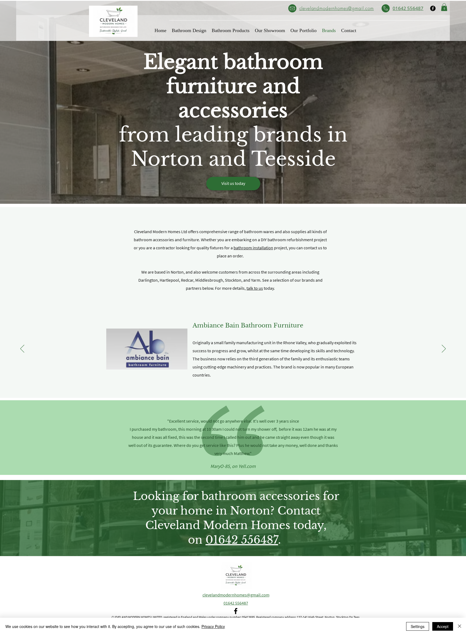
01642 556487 (241, 540)
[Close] (459, 626)
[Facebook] (433, 8)
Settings (417, 626)
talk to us (254, 288)
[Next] (444, 349)
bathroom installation (253, 247)
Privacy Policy (213, 626)
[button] (444, 7)
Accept (442, 626)
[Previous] (22, 349)
